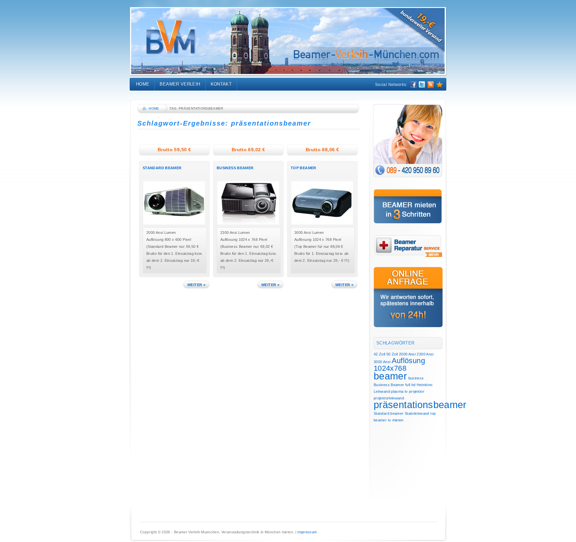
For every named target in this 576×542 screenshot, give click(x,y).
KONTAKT (221, 84)
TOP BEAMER (303, 168)
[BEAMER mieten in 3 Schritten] (408, 206)
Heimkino (425, 385)
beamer (390, 375)
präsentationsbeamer (420, 404)
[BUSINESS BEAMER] (250, 224)
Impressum (307, 532)
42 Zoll (379, 354)
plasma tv (399, 391)
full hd (410, 385)
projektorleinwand (389, 398)
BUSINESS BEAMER (235, 168)
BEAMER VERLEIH (180, 84)
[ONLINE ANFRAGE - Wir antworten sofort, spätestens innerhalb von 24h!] (408, 297)
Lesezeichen (439, 84)
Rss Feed (430, 84)
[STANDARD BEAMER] (176, 224)
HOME (142, 84)
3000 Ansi (382, 362)
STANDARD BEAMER (162, 168)
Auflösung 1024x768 (399, 364)
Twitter (422, 84)
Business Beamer (389, 385)
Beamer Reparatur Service (408, 246)
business (416, 378)
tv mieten (396, 420)
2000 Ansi (407, 354)
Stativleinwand (417, 413)
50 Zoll (392, 354)
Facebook (413, 84)
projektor (416, 391)
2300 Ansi (425, 354)
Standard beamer (388, 413)
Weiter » (196, 285)
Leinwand (382, 391)
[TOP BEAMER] (324, 224)
